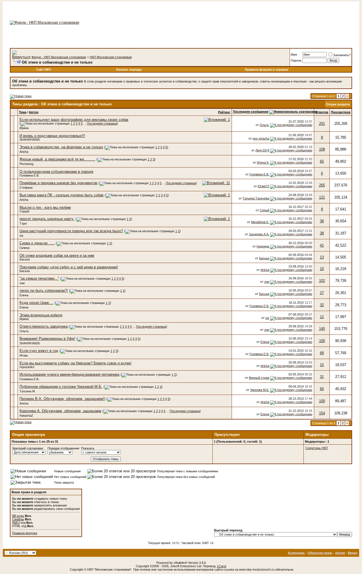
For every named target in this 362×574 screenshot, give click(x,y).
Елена (24, 295)
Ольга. (264, 125)
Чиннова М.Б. (259, 390)
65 (322, 161)
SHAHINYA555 (30, 139)
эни (22, 283)
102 (322, 281)
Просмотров (340, 112)
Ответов (321, 112)
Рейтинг (224, 112)
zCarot (221, 566)
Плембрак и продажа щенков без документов (58, 183)
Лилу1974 (262, 150)
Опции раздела (338, 104)
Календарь (296, 553)
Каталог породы (129, 69)
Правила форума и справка (266, 69)
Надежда (263, 246)
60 (322, 389)
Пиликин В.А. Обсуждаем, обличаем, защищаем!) (62, 399)
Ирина (24, 128)
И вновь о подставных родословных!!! (52, 136)
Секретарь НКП (316, 448)
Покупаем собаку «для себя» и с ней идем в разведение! (69, 267)
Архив (340, 553)
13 (322, 257)
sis (21, 235)
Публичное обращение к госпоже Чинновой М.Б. (61, 386)
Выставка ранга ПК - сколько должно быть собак (62, 195)
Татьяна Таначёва (256, 198)
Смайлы (18, 519)
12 (322, 317)
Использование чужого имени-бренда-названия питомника (69, 374)
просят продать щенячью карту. (47, 219)
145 (322, 329)
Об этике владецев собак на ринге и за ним (57, 255)
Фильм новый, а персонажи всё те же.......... (57, 159)
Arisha (24, 151)
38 (322, 221)
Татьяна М (27, 391)
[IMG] (16, 522)
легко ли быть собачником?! (44, 290)
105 (322, 341)
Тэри (23, 223)
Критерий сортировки (27, 448)
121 (322, 197)
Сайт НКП (43, 69)
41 (322, 245)
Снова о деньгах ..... (37, 243)
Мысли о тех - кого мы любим (45, 207)
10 (322, 269)
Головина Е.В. (29, 175)
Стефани (26, 187)
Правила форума (24, 533)
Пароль (296, 60)
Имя (294, 54)
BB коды (18, 516)
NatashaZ (26, 415)
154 (322, 413)
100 (322, 401)
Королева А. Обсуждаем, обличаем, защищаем (60, 411)
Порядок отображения (63, 448)
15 (322, 365)
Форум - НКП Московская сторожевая (58, 57)
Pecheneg (26, 164)
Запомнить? (342, 55)
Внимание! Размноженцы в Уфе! (47, 338)
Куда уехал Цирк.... (36, 303)
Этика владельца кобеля (41, 315)
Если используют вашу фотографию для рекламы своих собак (74, 120)
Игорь (24, 355)
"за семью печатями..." (39, 278)
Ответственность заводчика (44, 326)
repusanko (27, 367)
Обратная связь (320, 553)
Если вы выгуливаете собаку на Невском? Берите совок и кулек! (76, 363)
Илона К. (263, 162)
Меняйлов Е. (260, 222)
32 (322, 305)
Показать (87, 448)
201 (322, 123)
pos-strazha (261, 138)
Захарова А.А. (259, 234)
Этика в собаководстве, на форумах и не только (61, 147)
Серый (24, 211)
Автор (33, 112)
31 (322, 377)
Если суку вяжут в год (39, 351)
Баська (25, 259)
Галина (24, 247)
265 (322, 185)
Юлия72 (263, 186)
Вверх (352, 553)
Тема (22, 112)
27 (322, 293)
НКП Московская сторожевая (111, 57)
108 (322, 149)
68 (322, 353)
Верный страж (259, 377)
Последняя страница (102, 123)
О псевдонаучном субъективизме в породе (56, 171)
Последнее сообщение (250, 111)
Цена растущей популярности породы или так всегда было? (71, 231)
